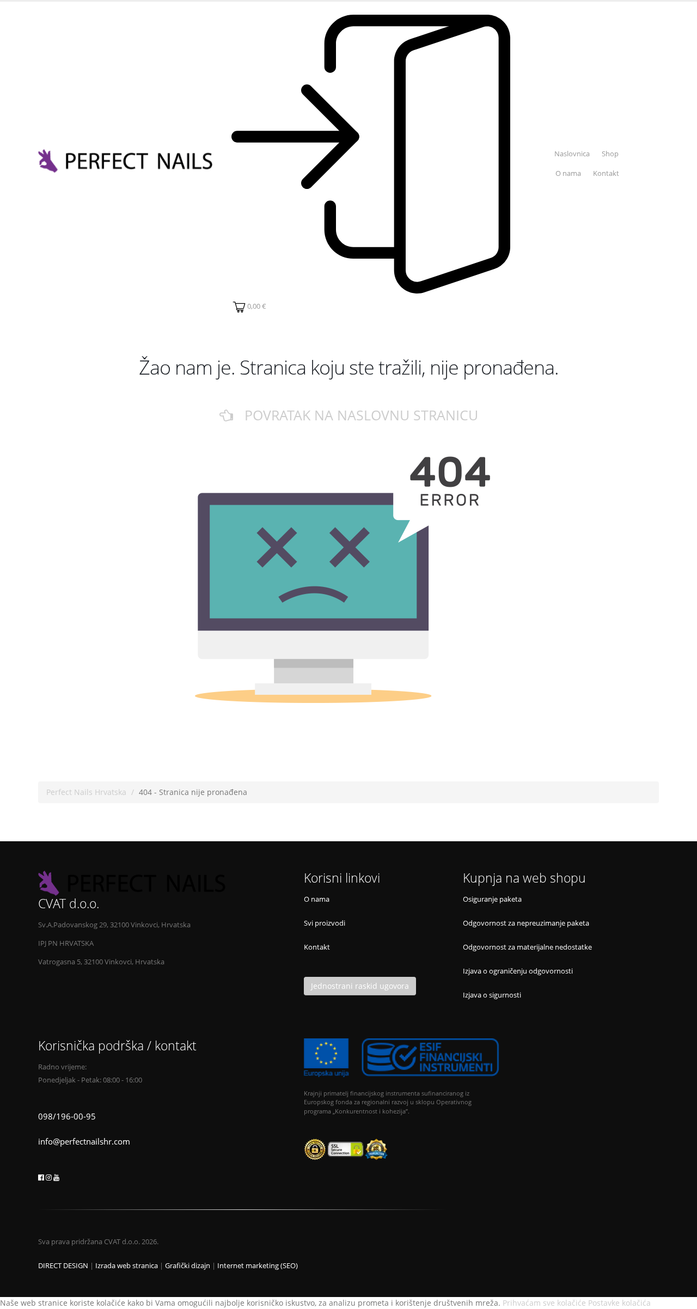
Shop (610, 153)
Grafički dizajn (187, 1265)
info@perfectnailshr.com (84, 1141)
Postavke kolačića (619, 1303)
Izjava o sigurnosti (492, 995)
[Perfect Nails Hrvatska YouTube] (56, 1177)
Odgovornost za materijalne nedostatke (527, 947)
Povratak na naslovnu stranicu (355, 415)
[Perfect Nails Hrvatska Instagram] (49, 1177)
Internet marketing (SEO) (257, 1265)
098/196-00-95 (67, 1116)
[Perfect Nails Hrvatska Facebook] (41, 1177)
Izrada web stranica (126, 1265)
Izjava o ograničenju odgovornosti (518, 971)
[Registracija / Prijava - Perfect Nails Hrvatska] (371, 154)
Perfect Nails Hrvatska (86, 792)
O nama (568, 173)
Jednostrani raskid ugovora (360, 986)
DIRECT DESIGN (63, 1265)
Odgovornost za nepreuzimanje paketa (526, 923)
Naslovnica (572, 153)
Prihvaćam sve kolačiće (544, 1303)
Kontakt (606, 173)
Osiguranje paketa (492, 899)
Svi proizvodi (324, 923)
